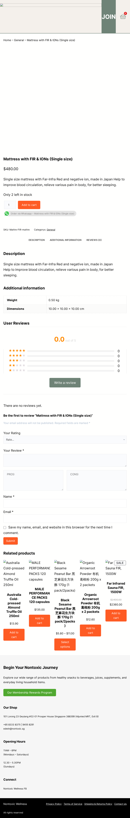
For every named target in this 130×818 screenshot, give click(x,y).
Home (7, 40)
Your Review (13, 450)
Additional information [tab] (65, 239)
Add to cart (29, 205)
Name (8, 496)
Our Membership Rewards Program (29, 692)
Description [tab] (37, 239)
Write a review (65, 383)
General (19, 40)
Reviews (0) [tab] (94, 239)
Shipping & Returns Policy (98, 804)
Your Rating (11, 433)
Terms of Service (73, 804)
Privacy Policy (54, 804)
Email (8, 512)
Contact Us (120, 804)
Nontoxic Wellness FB (15, 788)
